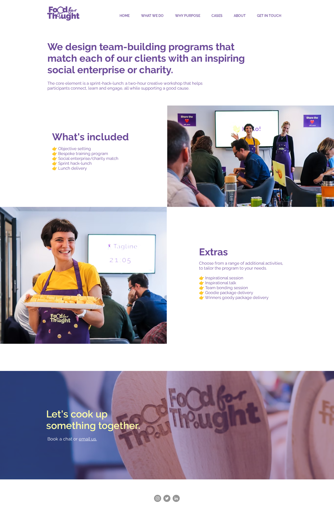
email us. (88, 438)
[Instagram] (157, 498)
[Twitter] (166, 498)
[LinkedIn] (176, 498)
